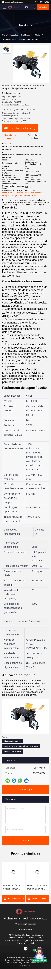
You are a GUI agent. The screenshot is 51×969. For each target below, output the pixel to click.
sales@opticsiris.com (14, 2)
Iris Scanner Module (12, 751)
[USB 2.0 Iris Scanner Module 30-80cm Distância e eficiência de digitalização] (37, 872)
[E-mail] (26, 780)
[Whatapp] (20, 780)
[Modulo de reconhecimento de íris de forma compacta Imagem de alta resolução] (31, 64)
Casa (4, 35)
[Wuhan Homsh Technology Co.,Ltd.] (13, 7)
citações (43, 7)
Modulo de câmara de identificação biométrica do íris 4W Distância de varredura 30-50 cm (13, 887)
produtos (14, 35)
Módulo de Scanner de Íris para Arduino (21, 746)
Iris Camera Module (12, 741)
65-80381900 (43, 2)
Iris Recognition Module (31, 35)
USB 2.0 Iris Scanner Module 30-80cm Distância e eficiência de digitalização (37, 887)
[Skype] (14, 780)
